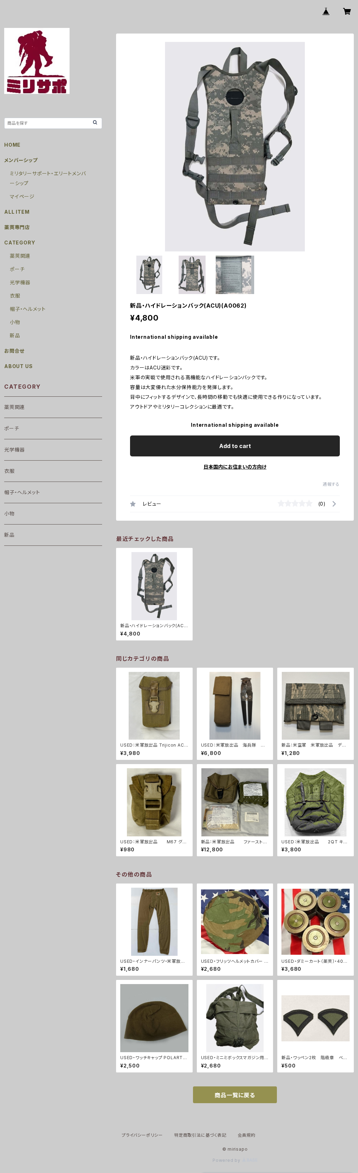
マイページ (22, 196)
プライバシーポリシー (142, 1135)
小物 (15, 322)
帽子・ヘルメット (27, 309)
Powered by (227, 1160)
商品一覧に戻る (235, 1095)
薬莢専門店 (17, 227)
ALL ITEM (16, 212)
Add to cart (235, 445)
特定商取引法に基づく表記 (200, 1135)
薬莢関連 (20, 256)
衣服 (15, 296)
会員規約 (247, 1135)
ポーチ (17, 269)
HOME (12, 145)
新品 (15, 335)
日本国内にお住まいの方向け (234, 467)
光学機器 (20, 282)
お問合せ (14, 351)
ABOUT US (18, 366)
